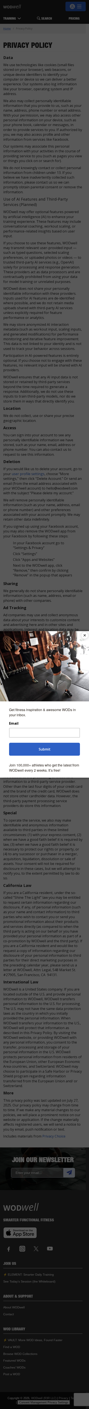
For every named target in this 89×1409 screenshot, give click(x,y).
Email (14, 723)
